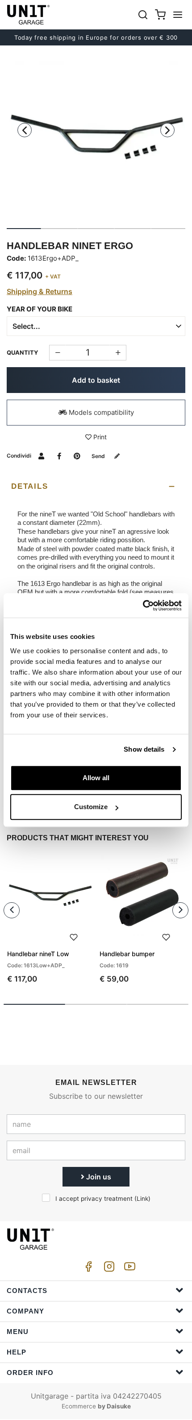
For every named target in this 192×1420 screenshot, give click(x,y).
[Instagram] (107, 1268)
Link (142, 1198)
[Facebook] (87, 1268)
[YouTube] (128, 1268)
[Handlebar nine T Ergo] (96, 137)
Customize (91, 806)
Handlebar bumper (127, 954)
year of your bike (39, 309)
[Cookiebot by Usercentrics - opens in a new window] (143, 605)
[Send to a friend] (41, 455)
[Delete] (118, 352)
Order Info (30, 1372)
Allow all (96, 778)
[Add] (57, 352)
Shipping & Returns (39, 291)
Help (16, 1352)
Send (99, 456)
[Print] (74, 936)
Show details (144, 749)
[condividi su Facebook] (59, 455)
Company (25, 1311)
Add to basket (96, 380)
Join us (97, 1176)
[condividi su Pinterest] (77, 455)
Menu (18, 1331)
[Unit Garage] (29, 14)
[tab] (96, 486)
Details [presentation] (29, 486)
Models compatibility (100, 412)
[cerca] (143, 14)
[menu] (177, 14)
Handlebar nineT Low (38, 954)
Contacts (27, 1290)
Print (99, 437)
